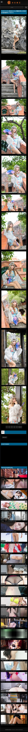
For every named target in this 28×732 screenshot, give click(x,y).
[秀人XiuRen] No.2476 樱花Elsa (8, 724)
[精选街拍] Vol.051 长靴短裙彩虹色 (8, 703)
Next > (20, 427)
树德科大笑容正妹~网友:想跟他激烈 (8, 532)
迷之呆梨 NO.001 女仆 (6, 639)
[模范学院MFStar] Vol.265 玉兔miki (8, 671)
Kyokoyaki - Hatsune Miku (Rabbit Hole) (10, 596)
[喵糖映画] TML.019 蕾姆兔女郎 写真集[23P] (10, 649)
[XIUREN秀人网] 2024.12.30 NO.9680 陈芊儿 (10, 617)
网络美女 (4, 437)
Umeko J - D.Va (4, 478)
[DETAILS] (2, 432)
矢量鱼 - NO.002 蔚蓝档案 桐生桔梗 (8, 521)
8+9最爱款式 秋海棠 (5, 489)
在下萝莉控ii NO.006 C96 (6, 553)
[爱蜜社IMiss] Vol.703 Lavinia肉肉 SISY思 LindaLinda (12, 714)
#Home (12, 7)
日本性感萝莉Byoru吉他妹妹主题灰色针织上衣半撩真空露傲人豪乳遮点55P (14, 564)
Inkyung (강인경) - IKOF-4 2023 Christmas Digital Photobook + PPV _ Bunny (14, 574)
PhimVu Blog (14, 2)
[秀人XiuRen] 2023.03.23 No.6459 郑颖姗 (10, 585)
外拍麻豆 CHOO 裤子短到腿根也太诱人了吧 (10, 607)
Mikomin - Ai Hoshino (6, 682)
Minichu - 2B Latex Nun (6, 692)
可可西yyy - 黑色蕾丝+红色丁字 (8, 628)
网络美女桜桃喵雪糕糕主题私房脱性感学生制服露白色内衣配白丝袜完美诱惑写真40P (14, 499)
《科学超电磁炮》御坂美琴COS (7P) (9, 510)
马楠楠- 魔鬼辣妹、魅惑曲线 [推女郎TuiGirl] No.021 (12, 660)
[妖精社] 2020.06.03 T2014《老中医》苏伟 (10, 542)
